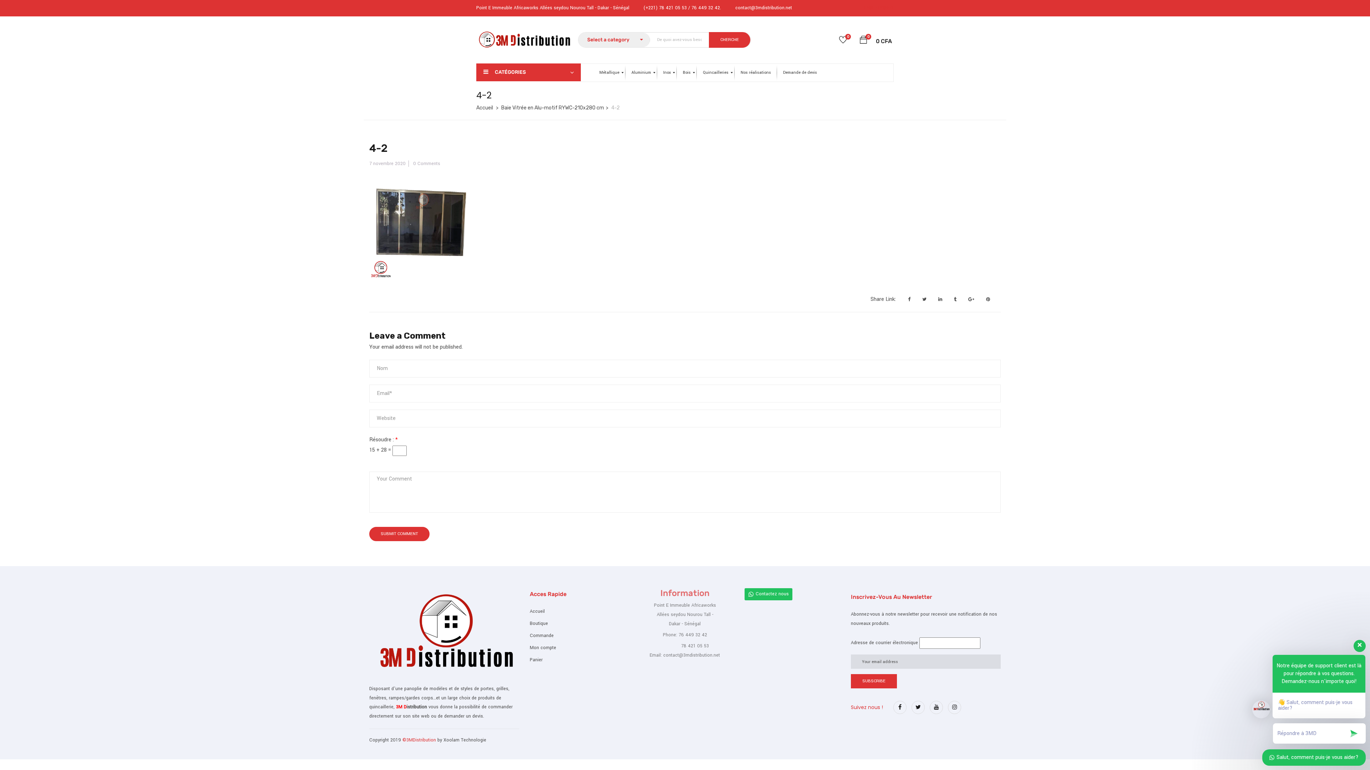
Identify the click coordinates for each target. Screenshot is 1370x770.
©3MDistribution (419, 740)
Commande (542, 635)
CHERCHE (729, 40)
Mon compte (543, 648)
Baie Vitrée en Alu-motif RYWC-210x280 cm (552, 108)
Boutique (539, 623)
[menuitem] (609, 73)
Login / (870, 7)
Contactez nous (772, 594)
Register (886, 7)
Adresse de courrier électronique (884, 643)
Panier (536, 660)
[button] (863, 41)
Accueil (484, 108)
